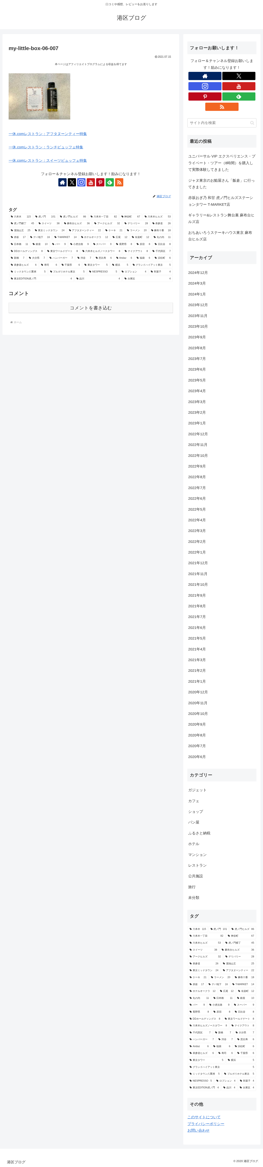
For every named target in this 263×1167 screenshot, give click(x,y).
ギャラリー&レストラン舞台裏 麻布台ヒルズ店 (221, 218)
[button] (252, 123)
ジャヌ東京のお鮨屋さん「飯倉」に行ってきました (221, 183)
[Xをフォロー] (72, 182)
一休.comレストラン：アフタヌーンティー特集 (48, 134)
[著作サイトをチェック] (62, 182)
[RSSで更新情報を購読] (119, 182)
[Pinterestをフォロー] (100, 182)
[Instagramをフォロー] (81, 182)
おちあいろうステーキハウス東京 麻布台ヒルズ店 (220, 236)
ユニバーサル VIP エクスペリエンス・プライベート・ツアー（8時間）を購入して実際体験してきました (221, 163)
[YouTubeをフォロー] (91, 182)
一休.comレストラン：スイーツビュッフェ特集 (48, 161)
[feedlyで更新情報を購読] (110, 182)
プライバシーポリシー (205, 1124)
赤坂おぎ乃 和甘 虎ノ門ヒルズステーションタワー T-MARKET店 (220, 201)
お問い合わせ (198, 1130)
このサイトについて (204, 1117)
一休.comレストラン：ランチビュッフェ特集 (46, 147)
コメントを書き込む (91, 307)
